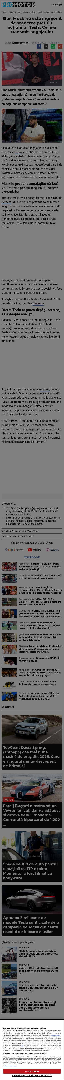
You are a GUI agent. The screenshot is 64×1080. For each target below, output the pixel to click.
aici (22, 1045)
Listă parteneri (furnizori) (10, 1066)
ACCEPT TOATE (32, 1071)
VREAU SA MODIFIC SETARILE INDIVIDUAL (32, 1075)
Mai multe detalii (55, 1035)
